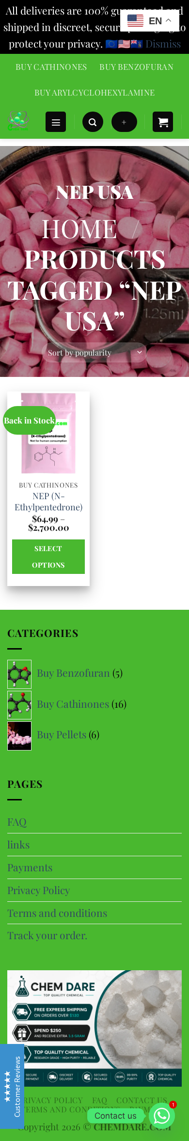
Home (79, 227)
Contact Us (142, 1100)
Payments (29, 867)
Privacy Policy (38, 889)
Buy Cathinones (51, 66)
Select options (48, 556)
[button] (56, 122)
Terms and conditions (57, 912)
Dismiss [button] (163, 43)
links (18, 844)
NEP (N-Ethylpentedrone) (48, 501)
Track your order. (47, 935)
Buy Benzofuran (136, 66)
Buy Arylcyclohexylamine (94, 92)
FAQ (17, 821)
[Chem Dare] (22, 122)
